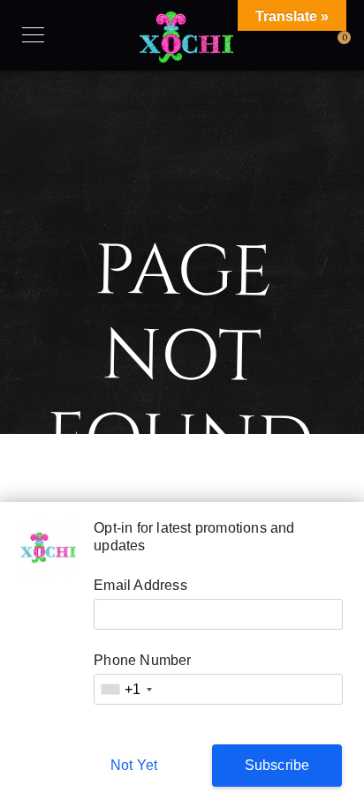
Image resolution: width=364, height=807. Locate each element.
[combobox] (125, 689)
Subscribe (277, 765)
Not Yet (133, 765)
